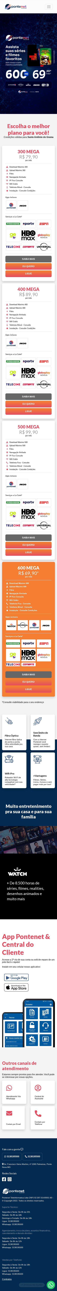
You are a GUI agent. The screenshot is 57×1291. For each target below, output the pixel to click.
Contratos (7, 1279)
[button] (51, 1285)
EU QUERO (28, 266)
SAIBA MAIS (28, 259)
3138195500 (12, 1156)
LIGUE (28, 273)
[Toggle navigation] (49, 6)
